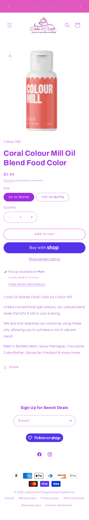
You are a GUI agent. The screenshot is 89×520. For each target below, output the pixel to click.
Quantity (10, 207)
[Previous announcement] (9, 6)
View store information (26, 284)
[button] (9, 25)
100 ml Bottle (52, 197)
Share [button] (14, 367)
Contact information (59, 505)
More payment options (44, 259)
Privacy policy (50, 498)
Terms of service (73, 498)
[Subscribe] (70, 420)
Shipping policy (31, 505)
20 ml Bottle (19, 197)
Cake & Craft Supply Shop (42, 492)
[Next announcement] (80, 6)
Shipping (9, 180)
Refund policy (28, 498)
